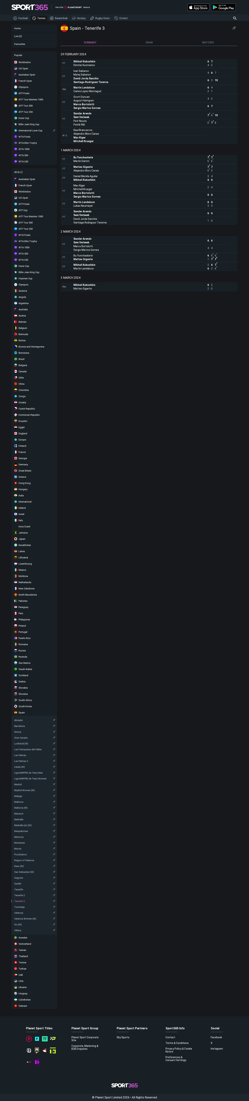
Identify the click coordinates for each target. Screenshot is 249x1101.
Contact (170, 1037)
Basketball (61, 18)
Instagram (217, 1048)
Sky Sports (123, 1037)
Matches (208, 42)
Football (23, 18)
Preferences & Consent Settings (176, 1059)
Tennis (41, 18)
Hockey (81, 18)
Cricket (123, 18)
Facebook (216, 1037)
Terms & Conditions (177, 1043)
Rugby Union (102, 18)
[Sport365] (29, 7)
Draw (149, 42)
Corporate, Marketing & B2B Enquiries (84, 1047)
